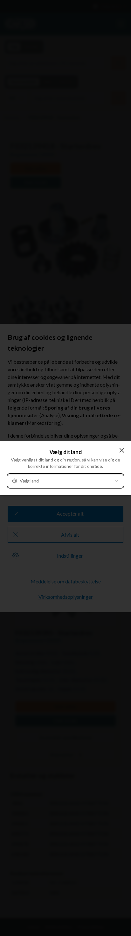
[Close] (122, 450)
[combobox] (65, 481)
